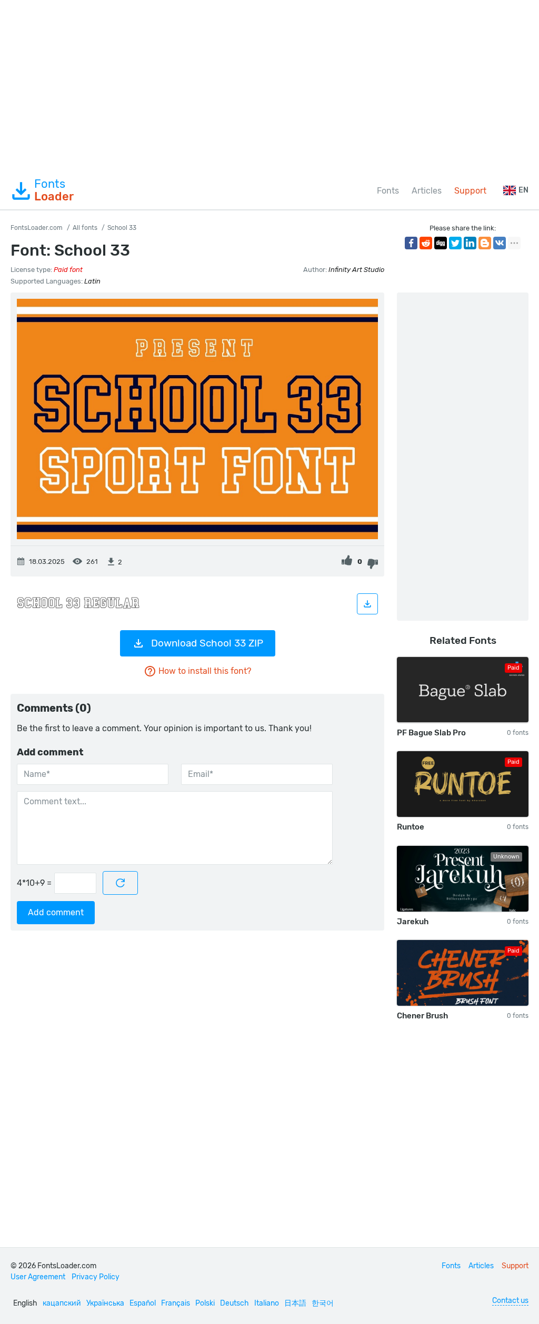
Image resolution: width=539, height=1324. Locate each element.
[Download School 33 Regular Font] (367, 603)
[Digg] (440, 243)
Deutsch (234, 1303)
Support (470, 191)
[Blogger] (484, 243)
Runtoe (410, 827)
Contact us (510, 1300)
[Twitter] (455, 243)
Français (175, 1303)
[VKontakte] (499, 243)
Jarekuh (412, 921)
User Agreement (38, 1276)
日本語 (295, 1303)
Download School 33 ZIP (207, 643)
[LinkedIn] (470, 243)
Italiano (266, 1303)
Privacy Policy (95, 1276)
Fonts (54, 190)
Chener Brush (422, 1015)
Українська (105, 1303)
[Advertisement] (269, 86)
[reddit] (426, 243)
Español (142, 1303)
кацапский (62, 1303)
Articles (427, 191)
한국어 (323, 1303)
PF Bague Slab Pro (431, 732)
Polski (205, 1303)
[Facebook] (411, 243)
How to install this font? (204, 671)
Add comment (56, 912)
